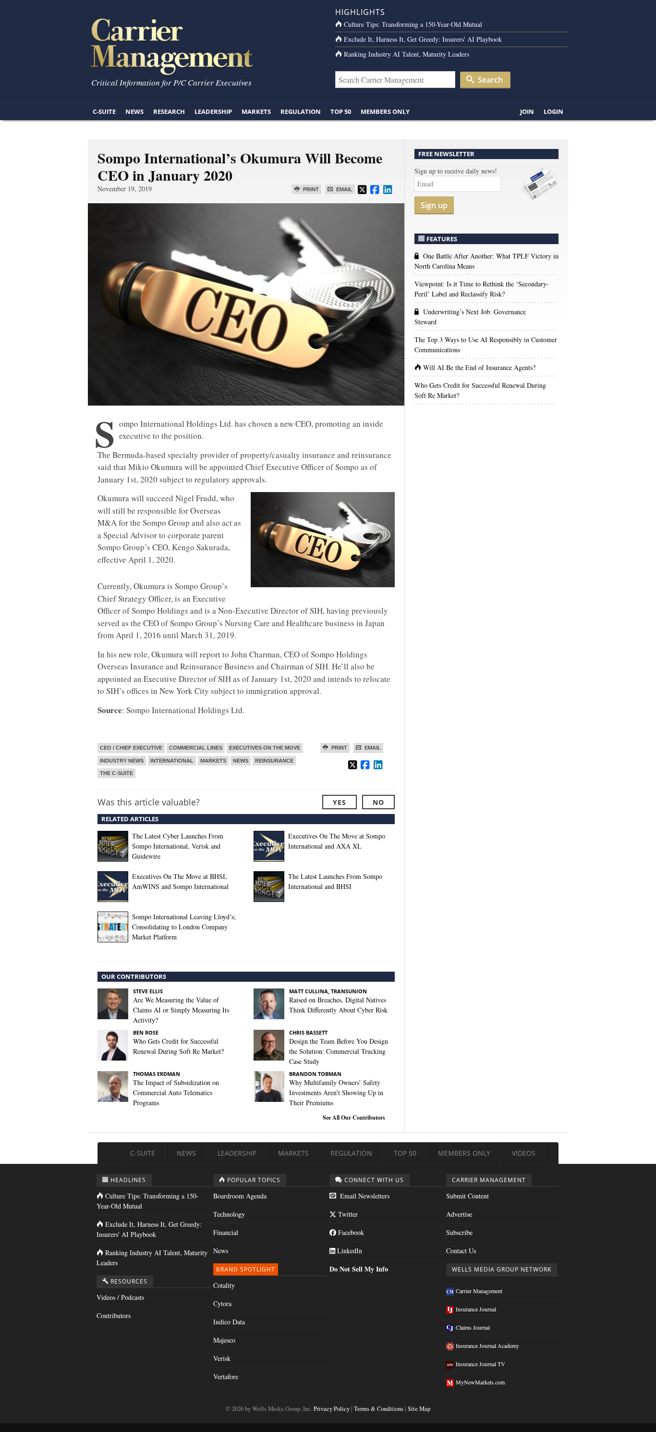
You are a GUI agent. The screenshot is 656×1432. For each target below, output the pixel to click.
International (172, 761)
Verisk (222, 1358)
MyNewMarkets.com (480, 1382)
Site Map (419, 1409)
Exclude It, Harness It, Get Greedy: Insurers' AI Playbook (423, 39)
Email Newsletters (363, 1195)
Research (169, 111)
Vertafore (225, 1376)
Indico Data (229, 1321)
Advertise (459, 1214)
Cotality (224, 1285)
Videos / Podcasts (120, 1297)
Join (527, 111)
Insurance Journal (476, 1309)
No (378, 802)
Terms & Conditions (378, 1409)
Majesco (224, 1340)
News (134, 111)
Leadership (213, 111)
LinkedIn (348, 1250)
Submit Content (467, 1195)
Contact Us (461, 1250)
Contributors (114, 1315)
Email (343, 189)
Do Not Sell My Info (358, 1269)
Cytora (222, 1303)
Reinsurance (274, 761)
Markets (256, 111)
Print (310, 189)
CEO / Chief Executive (131, 748)
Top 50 (340, 111)
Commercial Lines (195, 748)
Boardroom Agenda (240, 1195)
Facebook (350, 1232)
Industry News (122, 761)
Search (489, 79)
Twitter (347, 1214)
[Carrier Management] (204, 46)
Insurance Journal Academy (487, 1345)
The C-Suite (116, 773)
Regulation (300, 111)
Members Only (385, 111)
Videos (523, 1153)
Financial (225, 1232)
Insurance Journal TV (480, 1364)
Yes (339, 802)
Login (553, 111)
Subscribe (459, 1232)
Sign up (434, 205)
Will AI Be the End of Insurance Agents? (479, 367)
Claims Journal (473, 1327)
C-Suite (104, 111)
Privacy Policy (332, 1409)
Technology (229, 1214)
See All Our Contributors (354, 1117)
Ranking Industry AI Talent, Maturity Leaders (406, 54)
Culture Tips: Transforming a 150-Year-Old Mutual (413, 24)
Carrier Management (479, 1291)
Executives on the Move (264, 748)
